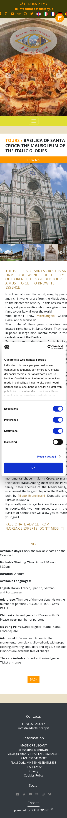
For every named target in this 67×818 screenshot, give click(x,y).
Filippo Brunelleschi (31, 496)
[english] (38, 13)
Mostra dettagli (46, 456)
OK (33, 467)
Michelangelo (46, 316)
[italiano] (45, 13)
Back (33, 679)
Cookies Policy (33, 775)
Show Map (33, 160)
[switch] (58, 420)
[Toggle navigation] (34, 121)
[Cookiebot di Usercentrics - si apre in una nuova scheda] (48, 347)
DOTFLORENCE (42, 810)
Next (61, 252)
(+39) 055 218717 (33, 724)
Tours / (14, 140)
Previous (6, 252)
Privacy (33, 771)
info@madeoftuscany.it (33, 728)
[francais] (52, 13)
